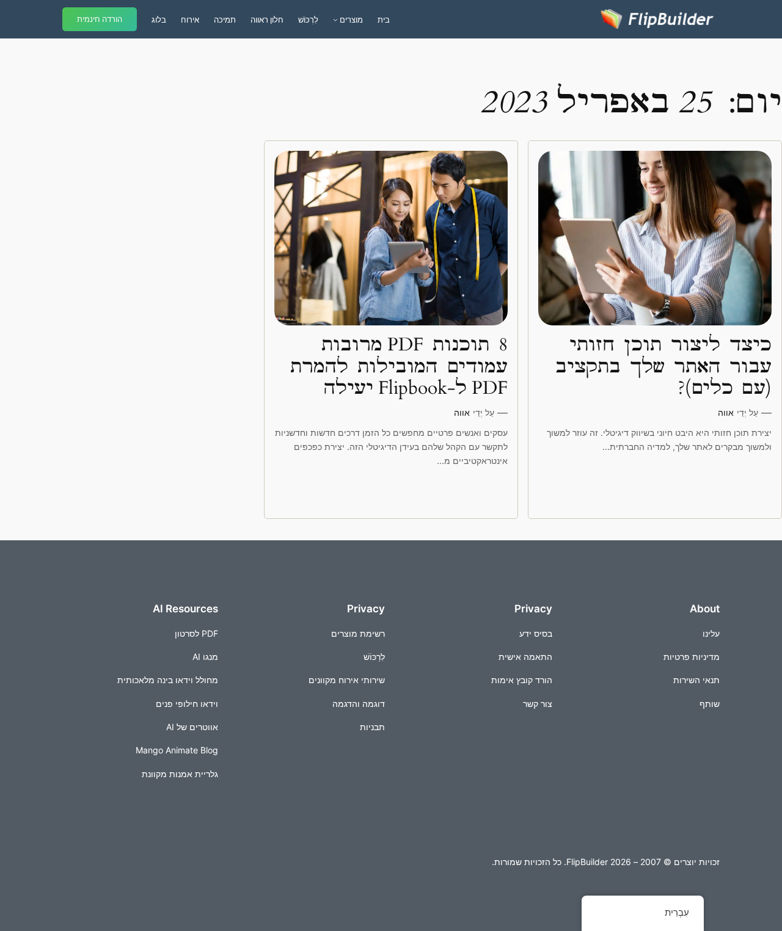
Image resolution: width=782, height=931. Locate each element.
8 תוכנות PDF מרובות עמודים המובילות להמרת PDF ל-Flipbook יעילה (399, 367)
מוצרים (351, 19)
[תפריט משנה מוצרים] (335, 19)
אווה (726, 412)
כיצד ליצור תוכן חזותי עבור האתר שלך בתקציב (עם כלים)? (663, 367)
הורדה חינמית (99, 19)
